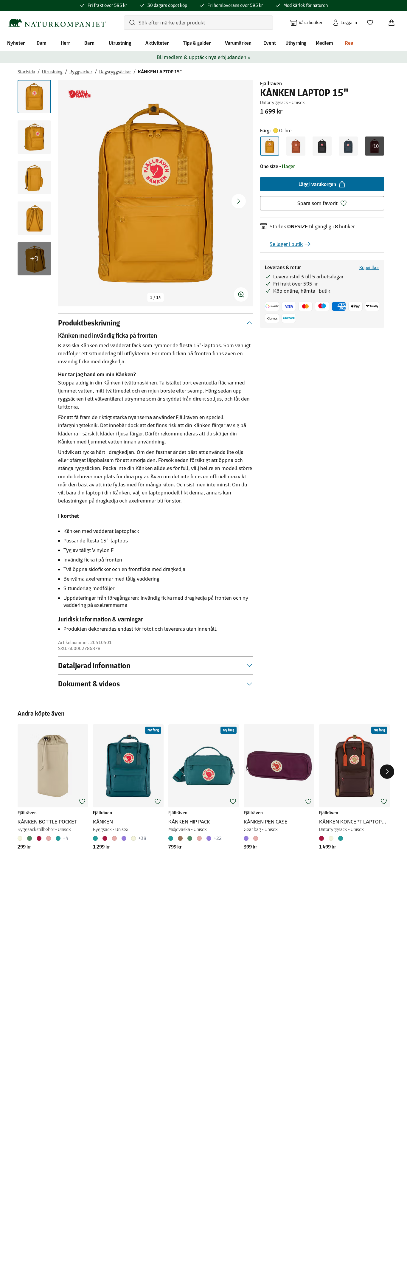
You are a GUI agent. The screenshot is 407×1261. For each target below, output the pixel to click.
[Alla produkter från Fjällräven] (79, 94)
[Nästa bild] (239, 201)
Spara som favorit (317, 203)
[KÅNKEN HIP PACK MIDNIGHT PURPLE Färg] (209, 838)
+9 (34, 258)
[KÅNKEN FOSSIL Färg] (133, 838)
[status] (155, 297)
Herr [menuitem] (65, 43)
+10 (375, 146)
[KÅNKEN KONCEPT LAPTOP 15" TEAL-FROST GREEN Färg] (340, 838)
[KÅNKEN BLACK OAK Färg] (105, 838)
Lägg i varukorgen (317, 184)
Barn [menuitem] (89, 43)
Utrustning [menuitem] (120, 43)
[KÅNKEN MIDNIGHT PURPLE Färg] (124, 838)
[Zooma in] (241, 294)
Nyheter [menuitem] (16, 43)
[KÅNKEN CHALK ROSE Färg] (114, 838)
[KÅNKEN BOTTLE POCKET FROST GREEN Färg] (29, 838)
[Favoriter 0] (372, 20)
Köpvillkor (369, 267)
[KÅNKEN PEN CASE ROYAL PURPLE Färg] (247, 838)
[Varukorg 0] (394, 20)
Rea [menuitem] (349, 43)
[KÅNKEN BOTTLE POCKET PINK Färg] (48, 838)
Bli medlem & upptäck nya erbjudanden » (204, 57)
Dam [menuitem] (41, 43)
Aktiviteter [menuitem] (157, 43)
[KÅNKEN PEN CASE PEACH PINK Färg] (255, 838)
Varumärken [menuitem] (238, 43)
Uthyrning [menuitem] (295, 43)
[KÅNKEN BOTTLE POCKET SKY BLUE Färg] (58, 838)
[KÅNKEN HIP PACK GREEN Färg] (190, 838)
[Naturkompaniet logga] (57, 22)
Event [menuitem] (269, 43)
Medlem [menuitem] (324, 43)
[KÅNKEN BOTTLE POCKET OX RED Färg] (39, 838)
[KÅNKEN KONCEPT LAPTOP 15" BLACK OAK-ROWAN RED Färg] (322, 838)
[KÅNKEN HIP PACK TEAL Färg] (171, 838)
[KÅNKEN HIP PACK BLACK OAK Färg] (180, 838)
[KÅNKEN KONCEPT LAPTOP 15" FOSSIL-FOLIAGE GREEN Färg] (331, 838)
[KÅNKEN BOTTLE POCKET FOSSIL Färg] (21, 838)
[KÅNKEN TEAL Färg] (96, 838)
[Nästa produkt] (387, 771)
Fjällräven (271, 83)
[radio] (269, 146)
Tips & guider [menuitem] (197, 43)
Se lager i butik (286, 244)
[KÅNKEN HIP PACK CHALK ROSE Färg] (199, 838)
